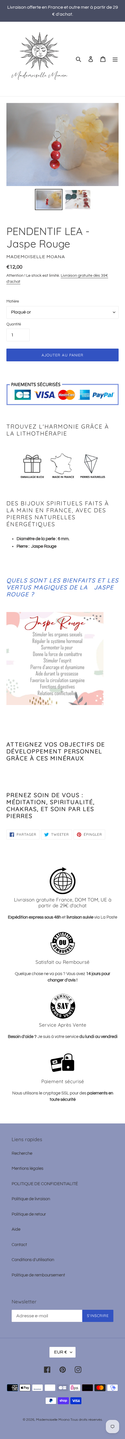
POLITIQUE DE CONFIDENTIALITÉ (45, 1184)
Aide (16, 1229)
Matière (12, 301)
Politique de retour (29, 1214)
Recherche (22, 1153)
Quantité (13, 324)
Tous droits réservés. (86, 1420)
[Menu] (115, 59)
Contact (19, 1245)
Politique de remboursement (38, 1275)
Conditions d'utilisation (33, 1260)
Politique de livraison (31, 1199)
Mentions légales (27, 1168)
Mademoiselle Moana (52, 1420)
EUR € (60, 1352)
